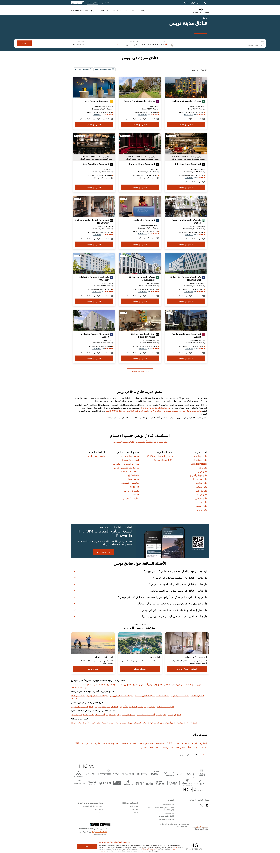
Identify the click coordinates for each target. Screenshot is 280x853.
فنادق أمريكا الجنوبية (110, 723)
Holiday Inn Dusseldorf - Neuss (186, 101)
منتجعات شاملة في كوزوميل (121, 695)
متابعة (87, 846)
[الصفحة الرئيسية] (203, 755)
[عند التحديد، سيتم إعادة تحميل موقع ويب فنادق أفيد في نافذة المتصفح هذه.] (149, 783)
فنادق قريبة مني (174, 715)
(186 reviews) (96, 348)
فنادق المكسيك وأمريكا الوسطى (133, 723)
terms (175, 847)
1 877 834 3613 (182, 826)
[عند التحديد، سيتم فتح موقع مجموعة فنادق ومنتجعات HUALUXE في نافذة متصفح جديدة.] (201, 773)
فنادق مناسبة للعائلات (165, 706)
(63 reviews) (97, 234)
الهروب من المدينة (193, 684)
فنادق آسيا (181, 723)
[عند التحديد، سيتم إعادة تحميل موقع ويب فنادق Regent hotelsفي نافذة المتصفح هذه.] (90, 773)
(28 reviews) (143, 348)
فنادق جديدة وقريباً (154, 684)
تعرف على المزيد (99, 831)
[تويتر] (201, 805)
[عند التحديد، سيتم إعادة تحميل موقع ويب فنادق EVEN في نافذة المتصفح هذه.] (105, 783)
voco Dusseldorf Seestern (97, 101)
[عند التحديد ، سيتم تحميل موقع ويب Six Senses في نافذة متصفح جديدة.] (78, 773)
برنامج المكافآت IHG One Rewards (155, 408)
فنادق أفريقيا (76, 723)
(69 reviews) (97, 115)
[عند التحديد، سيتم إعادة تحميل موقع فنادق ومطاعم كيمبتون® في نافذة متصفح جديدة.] (142, 773)
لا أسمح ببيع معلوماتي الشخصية (93, 806)
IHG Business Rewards (130, 803)
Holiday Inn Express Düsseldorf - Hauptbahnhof (185, 278)
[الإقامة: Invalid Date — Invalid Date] (154, 45)
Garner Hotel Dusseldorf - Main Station (186, 221)
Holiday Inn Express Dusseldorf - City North (94, 278)
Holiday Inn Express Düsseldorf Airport (94, 335)
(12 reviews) (189, 348)
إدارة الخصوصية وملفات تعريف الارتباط (90, 803)
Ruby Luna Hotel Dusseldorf (188, 164)
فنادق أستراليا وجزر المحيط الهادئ (162, 723)
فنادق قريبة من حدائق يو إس (106, 706)
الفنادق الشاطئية (197, 695)
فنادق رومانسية (125, 684)
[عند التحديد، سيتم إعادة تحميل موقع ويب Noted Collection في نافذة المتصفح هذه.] (169, 773)
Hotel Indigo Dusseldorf (144, 220)
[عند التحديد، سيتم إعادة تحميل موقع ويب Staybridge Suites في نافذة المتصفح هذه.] (173, 783)
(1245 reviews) (96, 291)
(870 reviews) (188, 115)
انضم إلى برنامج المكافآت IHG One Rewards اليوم (127, 411)
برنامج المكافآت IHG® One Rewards (83, 10)
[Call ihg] (204, 3)
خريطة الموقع (98, 809)
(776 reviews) (142, 115)
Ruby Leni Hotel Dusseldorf (142, 164)
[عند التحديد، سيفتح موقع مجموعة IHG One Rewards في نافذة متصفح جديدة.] (192, 789)
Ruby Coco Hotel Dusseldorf (95, 164)
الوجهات (143, 10)
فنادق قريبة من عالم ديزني (82, 706)
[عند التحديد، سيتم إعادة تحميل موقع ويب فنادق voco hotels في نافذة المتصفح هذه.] (181, 773)
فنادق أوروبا (192, 723)
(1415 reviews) (142, 234)
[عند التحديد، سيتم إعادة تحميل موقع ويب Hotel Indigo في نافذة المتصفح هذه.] (156, 773)
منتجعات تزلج (112, 684)
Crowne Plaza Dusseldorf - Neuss (139, 101)
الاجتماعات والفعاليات (120, 10)
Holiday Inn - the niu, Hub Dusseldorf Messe (143, 335)
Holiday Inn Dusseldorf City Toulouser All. (142, 278)
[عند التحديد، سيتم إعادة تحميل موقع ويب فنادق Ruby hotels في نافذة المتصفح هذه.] (190, 773)
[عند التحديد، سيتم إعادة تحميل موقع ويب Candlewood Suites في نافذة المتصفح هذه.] (200, 783)
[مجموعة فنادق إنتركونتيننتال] (201, 10)
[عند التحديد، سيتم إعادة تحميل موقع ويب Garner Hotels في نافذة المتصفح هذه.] (140, 783)
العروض (133, 10)
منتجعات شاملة (162, 695)
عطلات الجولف (77, 687)
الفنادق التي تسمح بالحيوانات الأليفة (120, 715)
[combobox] (219, 46)
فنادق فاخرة (161, 715)
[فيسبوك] (206, 805)
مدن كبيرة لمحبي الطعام (174, 684)
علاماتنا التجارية (104, 10)
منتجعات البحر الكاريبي (179, 695)
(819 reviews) (142, 291)
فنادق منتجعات (85, 684)
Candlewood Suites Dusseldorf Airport (186, 335)
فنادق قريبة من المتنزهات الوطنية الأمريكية (137, 706)
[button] (77, 2)
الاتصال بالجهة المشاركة (166, 816)
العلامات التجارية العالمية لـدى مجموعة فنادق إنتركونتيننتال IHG (159, 808)
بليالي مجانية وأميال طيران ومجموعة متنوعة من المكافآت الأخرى (175, 411)
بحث (24, 43)
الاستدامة (135, 812)
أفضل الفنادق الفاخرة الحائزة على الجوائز (88, 715)
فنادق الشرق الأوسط (91, 723)
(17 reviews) (189, 177)
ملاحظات (100, 812)
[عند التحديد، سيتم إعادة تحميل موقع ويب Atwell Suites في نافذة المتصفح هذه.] (160, 783)
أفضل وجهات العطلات (146, 715)
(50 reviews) (189, 234)
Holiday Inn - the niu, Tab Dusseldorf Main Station (92, 221)
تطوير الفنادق (169, 813)
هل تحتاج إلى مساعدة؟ (191, 3)
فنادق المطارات (98, 684)
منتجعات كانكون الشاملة (145, 695)
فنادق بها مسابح (139, 684)
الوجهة (262, 41)
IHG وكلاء (135, 809)
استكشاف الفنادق (168, 804)
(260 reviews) (188, 291)
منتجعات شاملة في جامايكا (97, 695)
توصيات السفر (133, 806)
